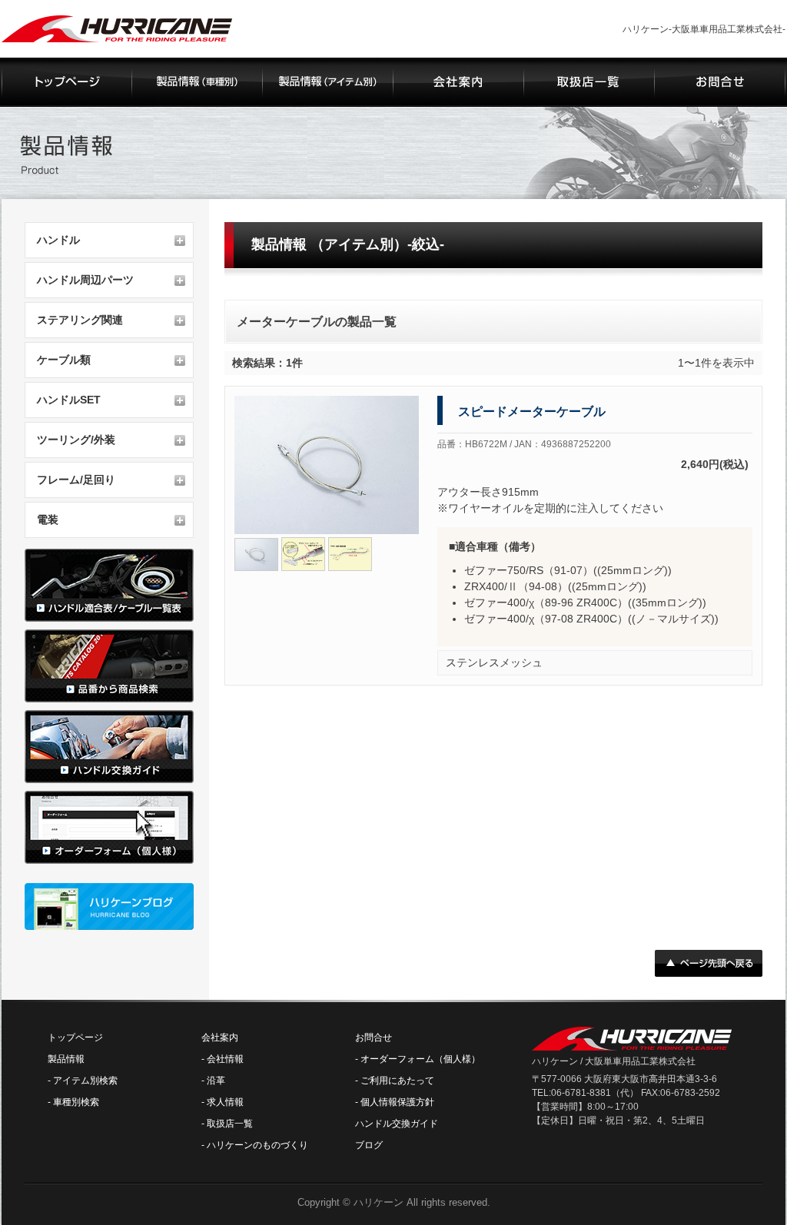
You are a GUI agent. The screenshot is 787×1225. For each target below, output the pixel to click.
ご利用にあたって (397, 1080)
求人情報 (225, 1102)
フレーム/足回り (76, 479)
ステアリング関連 (80, 320)
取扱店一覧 (230, 1123)
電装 (47, 519)
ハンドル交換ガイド (396, 1123)
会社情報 (225, 1059)
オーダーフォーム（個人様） (420, 1059)
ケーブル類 (64, 360)
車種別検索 (76, 1102)
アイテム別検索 (85, 1080)
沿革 (216, 1080)
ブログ (369, 1145)
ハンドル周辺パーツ (85, 280)
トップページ (75, 1037)
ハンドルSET (69, 399)
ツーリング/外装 (76, 439)
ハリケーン (378, 1202)
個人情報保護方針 (397, 1102)
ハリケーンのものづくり (257, 1145)
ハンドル (58, 240)
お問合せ (373, 1037)
